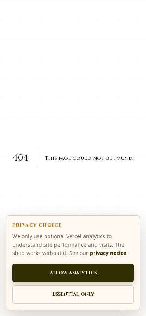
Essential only (73, 294)
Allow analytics (73, 272)
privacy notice (108, 252)
